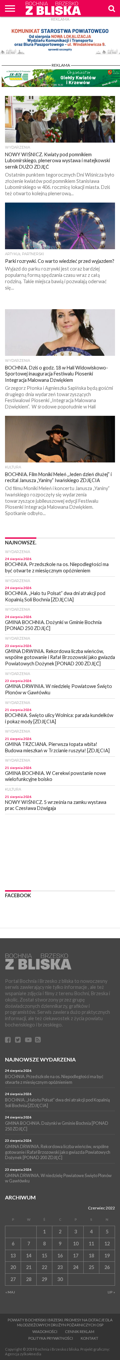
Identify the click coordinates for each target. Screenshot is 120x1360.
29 (44, 1279)
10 (75, 1243)
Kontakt (89, 1338)
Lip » (111, 1292)
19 (107, 1255)
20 (13, 1267)
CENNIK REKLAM (79, 1331)
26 (107, 1267)
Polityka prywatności (50, 1338)
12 (107, 1243)
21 (28, 1267)
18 (91, 1255)
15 (44, 1255)
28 (28, 1279)
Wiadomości (44, 1331)
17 (75, 1255)
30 (60, 1279)
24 (75, 1267)
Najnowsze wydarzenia (40, 1059)
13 (13, 1255)
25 (91, 1267)
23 (60, 1267)
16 (60, 1255)
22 (44, 1267)
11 (91, 1243)
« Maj (10, 1292)
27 (13, 1279)
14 (28, 1255)
